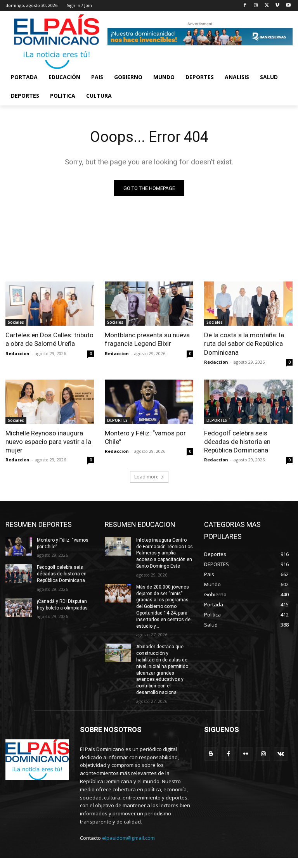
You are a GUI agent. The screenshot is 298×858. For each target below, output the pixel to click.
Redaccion (17, 353)
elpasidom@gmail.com (128, 837)
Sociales (16, 322)
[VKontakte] (281, 754)
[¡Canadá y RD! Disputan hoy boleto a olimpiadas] (18, 607)
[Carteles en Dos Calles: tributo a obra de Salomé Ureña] (49, 303)
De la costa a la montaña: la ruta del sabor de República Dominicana (244, 343)
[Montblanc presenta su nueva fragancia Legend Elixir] (149, 303)
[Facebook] (245, 5)
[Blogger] (211, 754)
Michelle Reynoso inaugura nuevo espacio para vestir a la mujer (48, 441)
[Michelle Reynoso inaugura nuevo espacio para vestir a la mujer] (49, 402)
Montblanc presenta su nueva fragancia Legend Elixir (147, 339)
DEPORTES (117, 420)
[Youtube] (288, 5)
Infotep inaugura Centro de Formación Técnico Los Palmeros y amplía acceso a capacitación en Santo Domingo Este (164, 553)
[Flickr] (246, 754)
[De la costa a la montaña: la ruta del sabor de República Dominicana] (248, 303)
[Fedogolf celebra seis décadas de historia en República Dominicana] (248, 402)
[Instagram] (255, 5)
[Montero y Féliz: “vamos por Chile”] (149, 402)
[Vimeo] (277, 5)
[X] (266, 5)
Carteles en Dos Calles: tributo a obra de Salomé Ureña (49, 339)
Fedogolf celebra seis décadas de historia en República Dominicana (237, 441)
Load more (146, 476)
